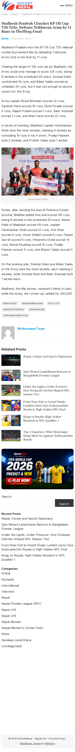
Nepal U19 (8, 616)
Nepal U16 (8, 610)
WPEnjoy (50, 743)
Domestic (7, 579)
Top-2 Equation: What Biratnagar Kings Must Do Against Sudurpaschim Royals (48, 435)
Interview (7, 591)
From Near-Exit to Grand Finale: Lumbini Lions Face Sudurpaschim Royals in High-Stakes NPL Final (45, 405)
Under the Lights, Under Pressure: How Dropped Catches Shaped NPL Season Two (46, 390)
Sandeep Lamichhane (16, 640)
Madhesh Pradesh (13, 309)
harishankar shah (32, 303)
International (10, 585)
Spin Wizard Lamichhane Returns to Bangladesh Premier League (47, 373)
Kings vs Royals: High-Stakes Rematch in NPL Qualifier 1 (42, 418)
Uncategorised (11, 646)
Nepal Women (11, 622)
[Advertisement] (37, 690)
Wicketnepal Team (31, 328)
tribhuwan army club (15, 315)
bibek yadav (10, 303)
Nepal (15, 14)
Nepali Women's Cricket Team (22, 628)
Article (5, 573)
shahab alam (36, 309)
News (5, 634)
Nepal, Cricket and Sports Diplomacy (47, 356)
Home (4, 14)
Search (6, 496)
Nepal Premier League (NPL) (21, 603)
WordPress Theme (30, 743)
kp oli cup (53, 303)
